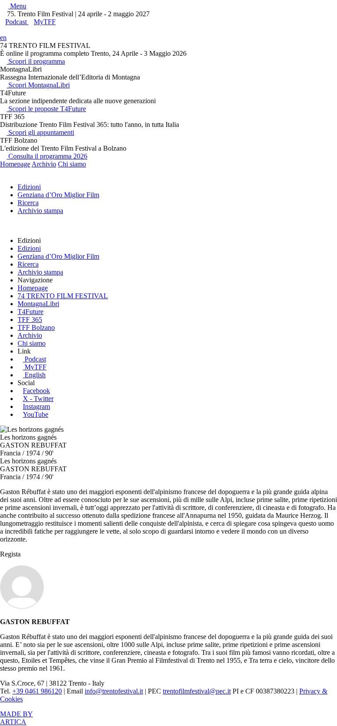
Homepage (15, 164)
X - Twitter (38, 398)
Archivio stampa (40, 210)
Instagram (36, 406)
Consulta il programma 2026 (47, 156)
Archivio (44, 164)
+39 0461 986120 (37, 691)
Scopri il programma (36, 61)
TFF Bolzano (36, 327)
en (3, 37)
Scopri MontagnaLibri (38, 85)
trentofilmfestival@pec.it (197, 691)
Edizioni (29, 187)
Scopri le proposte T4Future (46, 108)
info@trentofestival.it (114, 691)
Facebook (36, 390)
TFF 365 (30, 319)
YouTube (35, 414)
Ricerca (28, 202)
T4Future (30, 311)
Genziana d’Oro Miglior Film (58, 195)
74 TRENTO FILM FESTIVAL (63, 296)
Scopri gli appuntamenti (40, 132)
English (35, 375)
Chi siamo (72, 164)
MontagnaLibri (38, 303)
